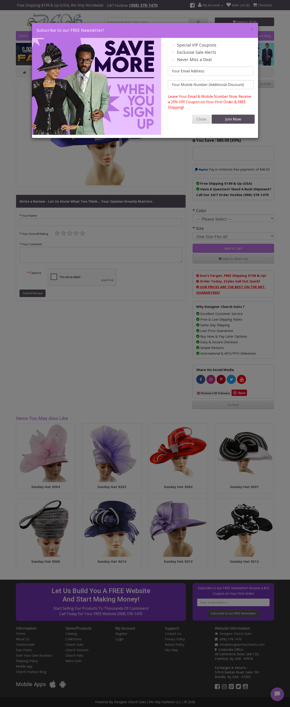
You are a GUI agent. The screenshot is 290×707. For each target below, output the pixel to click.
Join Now (233, 119)
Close (201, 119)
